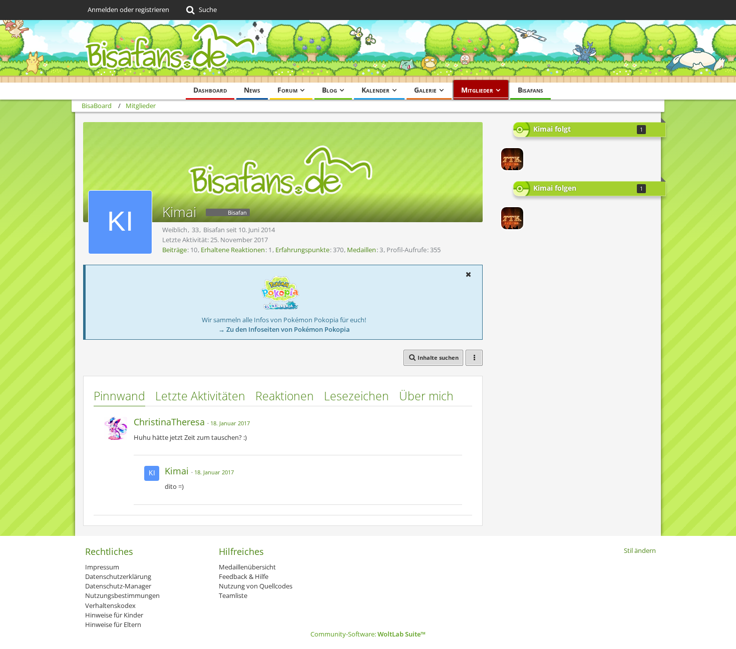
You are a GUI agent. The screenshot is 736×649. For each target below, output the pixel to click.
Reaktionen (284, 396)
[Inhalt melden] (455, 420)
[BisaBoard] (368, 51)
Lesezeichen (356, 396)
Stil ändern (640, 550)
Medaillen (361, 249)
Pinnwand (119, 396)
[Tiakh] (512, 159)
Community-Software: (368, 633)
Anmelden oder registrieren (128, 9)
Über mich (426, 396)
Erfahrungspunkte (302, 249)
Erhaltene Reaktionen (233, 249)
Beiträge (174, 249)
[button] (468, 274)
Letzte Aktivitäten (200, 396)
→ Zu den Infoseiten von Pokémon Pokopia (284, 329)
